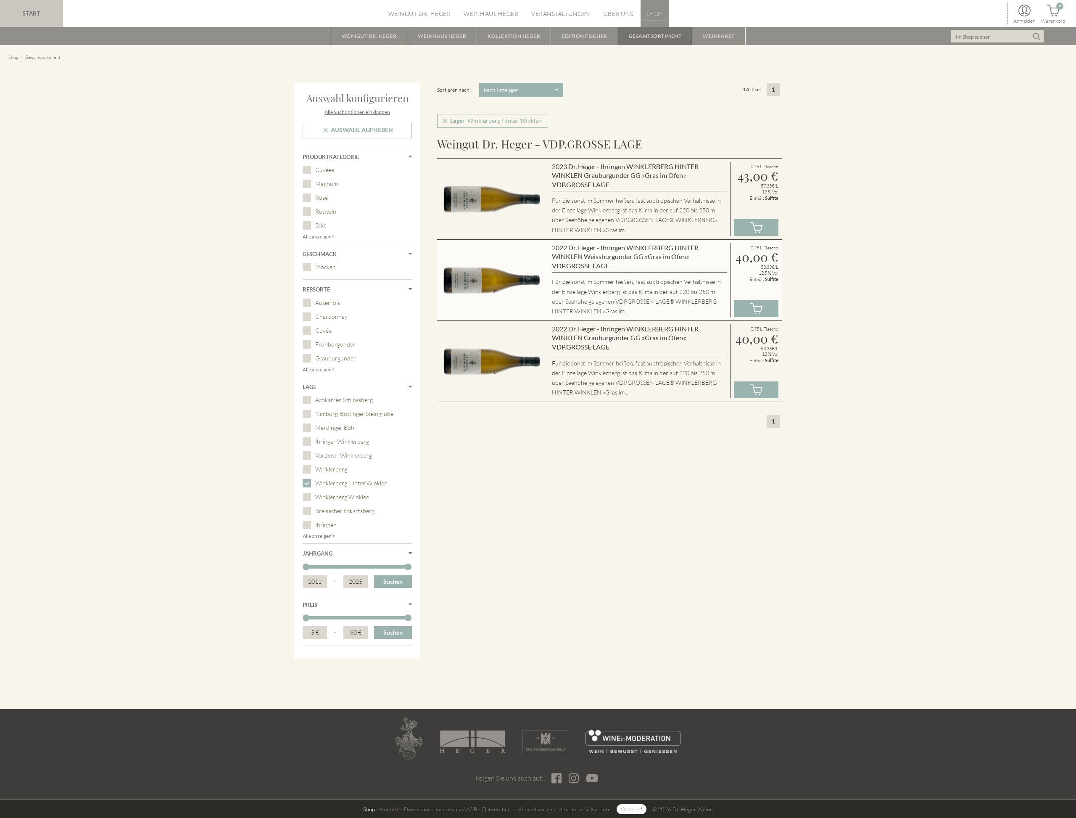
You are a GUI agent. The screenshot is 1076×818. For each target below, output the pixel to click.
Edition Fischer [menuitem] (584, 36)
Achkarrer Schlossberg (344, 399)
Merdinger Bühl (335, 427)
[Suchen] (1036, 36)
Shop (13, 57)
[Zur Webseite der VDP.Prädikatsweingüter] (546, 741)
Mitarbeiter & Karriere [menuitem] (584, 809)
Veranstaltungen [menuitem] (561, 13)
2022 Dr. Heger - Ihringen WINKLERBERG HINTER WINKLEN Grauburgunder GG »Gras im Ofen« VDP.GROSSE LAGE (625, 338)
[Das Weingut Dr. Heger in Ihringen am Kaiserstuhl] (408, 738)
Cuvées (324, 169)
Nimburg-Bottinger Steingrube (354, 413)
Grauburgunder (335, 358)
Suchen (393, 581)
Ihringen (326, 524)
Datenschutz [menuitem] (497, 809)
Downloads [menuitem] (417, 809)
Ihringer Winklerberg (342, 441)
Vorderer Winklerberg (343, 455)
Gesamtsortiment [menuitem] (655, 36)
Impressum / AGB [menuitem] (456, 809)
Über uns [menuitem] (618, 13)
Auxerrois (327, 302)
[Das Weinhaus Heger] (472, 742)
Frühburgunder (335, 344)
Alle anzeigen (317, 236)
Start (32, 13)
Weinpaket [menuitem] (719, 36)
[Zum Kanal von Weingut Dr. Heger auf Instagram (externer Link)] (592, 778)
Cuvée (323, 330)
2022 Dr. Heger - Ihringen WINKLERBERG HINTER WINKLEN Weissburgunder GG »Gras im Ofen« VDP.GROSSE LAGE (625, 257)
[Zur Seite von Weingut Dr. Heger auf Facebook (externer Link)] (556, 778)
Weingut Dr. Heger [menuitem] (419, 13)
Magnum (326, 183)
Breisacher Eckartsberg (344, 510)
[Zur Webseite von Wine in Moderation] (633, 741)
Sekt (320, 225)
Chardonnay (331, 316)
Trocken (325, 266)
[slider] (306, 567)
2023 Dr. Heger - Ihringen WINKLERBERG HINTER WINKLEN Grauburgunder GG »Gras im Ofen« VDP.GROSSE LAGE (625, 175)
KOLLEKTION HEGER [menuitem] (514, 36)
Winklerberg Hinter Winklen (351, 483)
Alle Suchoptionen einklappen (357, 112)
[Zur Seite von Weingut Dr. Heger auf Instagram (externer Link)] (573, 778)
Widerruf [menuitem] (631, 809)
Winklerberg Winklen (342, 496)
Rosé (321, 197)
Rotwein (325, 211)
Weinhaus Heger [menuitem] (491, 13)
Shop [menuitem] (654, 13)
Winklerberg (331, 469)
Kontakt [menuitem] (389, 809)
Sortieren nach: (454, 90)
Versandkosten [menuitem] (534, 809)
